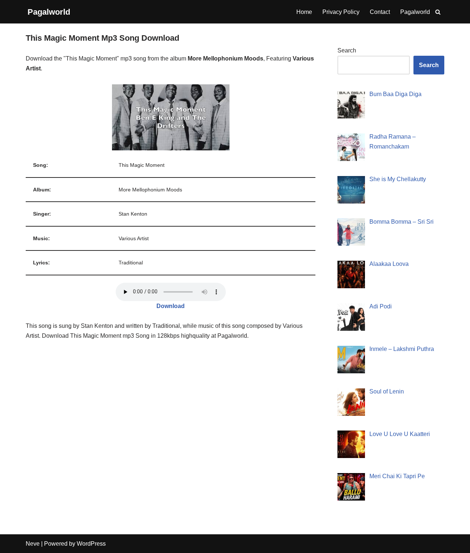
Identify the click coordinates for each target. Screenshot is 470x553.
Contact (380, 12)
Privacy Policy (340, 12)
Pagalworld (415, 12)
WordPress (91, 544)
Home (304, 12)
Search (346, 50)
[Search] (438, 12)
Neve (33, 544)
